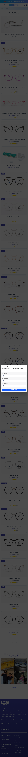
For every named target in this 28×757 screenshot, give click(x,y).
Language (6, 378)
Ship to (5, 373)
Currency (5, 383)
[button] (14, 376)
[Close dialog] (26, 366)
